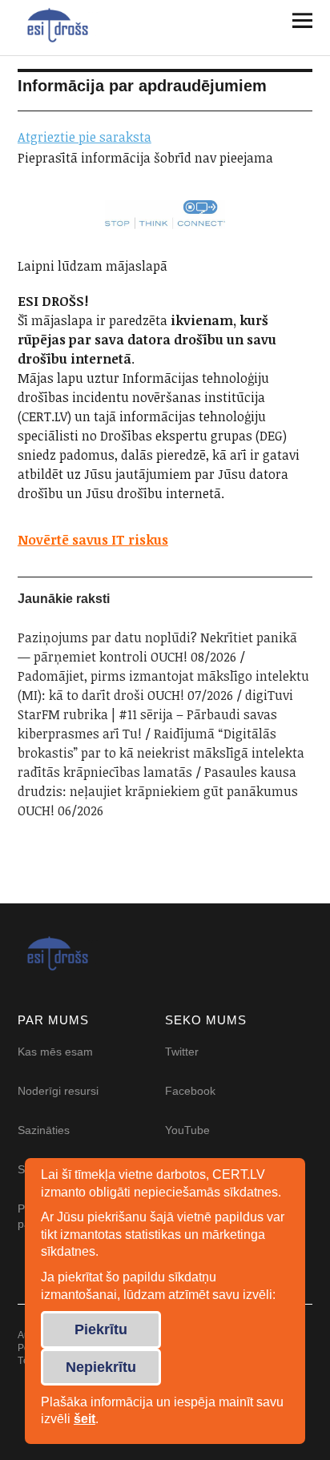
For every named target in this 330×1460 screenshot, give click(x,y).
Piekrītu (100, 1329)
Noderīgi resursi (58, 1090)
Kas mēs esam (55, 1051)
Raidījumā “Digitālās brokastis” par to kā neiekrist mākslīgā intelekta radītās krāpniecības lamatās (161, 753)
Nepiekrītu (101, 1367)
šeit (84, 1419)
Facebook (190, 1090)
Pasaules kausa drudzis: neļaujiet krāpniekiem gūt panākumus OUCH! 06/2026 (159, 791)
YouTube (187, 1130)
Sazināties (44, 1130)
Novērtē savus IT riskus (93, 540)
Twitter (182, 1051)
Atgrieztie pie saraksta (84, 137)
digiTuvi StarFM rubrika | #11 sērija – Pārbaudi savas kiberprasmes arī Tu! (155, 714)
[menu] (296, 20)
